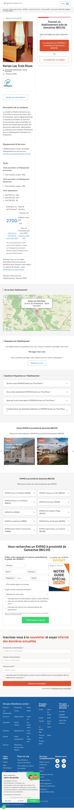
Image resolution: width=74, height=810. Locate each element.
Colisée (41, 721)
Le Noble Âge (41, 729)
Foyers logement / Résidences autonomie (47, 784)
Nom (8, 572)
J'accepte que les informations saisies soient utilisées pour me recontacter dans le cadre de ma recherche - (28, 601)
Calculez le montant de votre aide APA (12, 235)
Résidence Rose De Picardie (52, 444)
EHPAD (25, 9)
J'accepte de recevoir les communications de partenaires (25, 608)
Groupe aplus (41, 742)
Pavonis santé (41, 736)
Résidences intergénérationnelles (46, 790)
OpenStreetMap (61, 330)
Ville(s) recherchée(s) (11, 657)
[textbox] (19, 578)
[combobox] (19, 578)
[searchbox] (37, 651)
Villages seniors (44, 780)
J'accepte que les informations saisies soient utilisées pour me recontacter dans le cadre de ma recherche (37, 676)
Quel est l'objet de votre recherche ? (54, 35)
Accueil (5, 9)
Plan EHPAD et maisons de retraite (24, 761)
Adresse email (8, 666)
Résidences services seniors (46, 775)
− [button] (5, 300)
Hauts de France (34, 9)
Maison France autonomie (44, 763)
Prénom (32, 572)
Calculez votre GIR (23, 237)
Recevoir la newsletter (37, 683)
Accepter (33, 801)
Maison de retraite (15, 9)
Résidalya (50, 735)
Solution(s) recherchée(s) (12, 648)
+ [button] (5, 297)
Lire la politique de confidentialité (12, 794)
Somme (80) (46, 9)
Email (34, 578)
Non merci (8, 801)
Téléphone (10, 578)
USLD (41, 771)
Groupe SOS (49, 722)
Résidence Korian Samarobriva (13, 445)
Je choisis (21, 801)
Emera (49, 718)
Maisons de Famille (50, 712)
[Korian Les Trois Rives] (37, 311)
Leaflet (50, 330)
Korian (41, 718)
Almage (50, 727)
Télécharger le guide (35, 620)
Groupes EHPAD (43, 705)
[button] (4, 807)
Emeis (41, 709)
